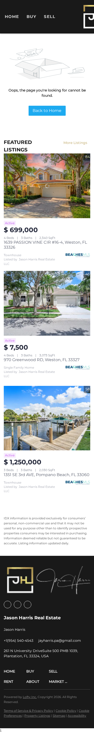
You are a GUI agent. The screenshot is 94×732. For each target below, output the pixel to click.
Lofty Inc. (30, 697)
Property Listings (37, 716)
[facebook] (7, 604)
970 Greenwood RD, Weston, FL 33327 (41, 359)
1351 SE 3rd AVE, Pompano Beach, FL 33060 (46, 474)
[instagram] (17, 604)
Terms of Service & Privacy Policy (28, 711)
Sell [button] (49, 16)
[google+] (27, 604)
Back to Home (47, 110)
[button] (15, 671)
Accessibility (77, 716)
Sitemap (59, 716)
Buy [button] (31, 16)
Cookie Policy (66, 711)
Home (12, 16)
